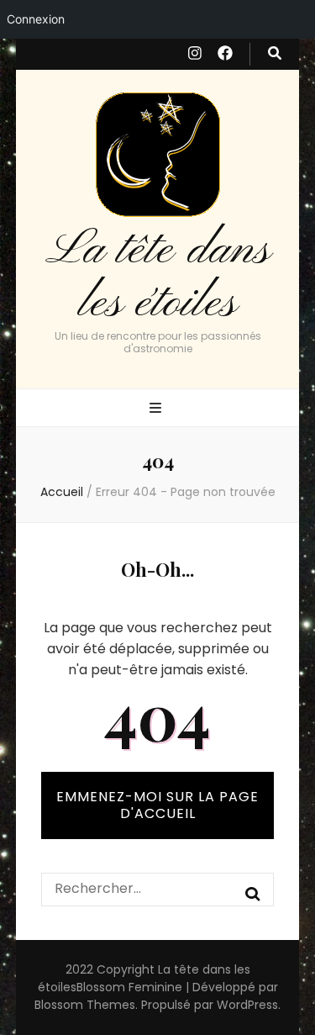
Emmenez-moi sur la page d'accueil (157, 805)
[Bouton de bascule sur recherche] (274, 54)
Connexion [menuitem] (36, 19)
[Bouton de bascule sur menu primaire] (157, 409)
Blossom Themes (84, 1004)
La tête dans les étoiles (157, 277)
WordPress (247, 1004)
